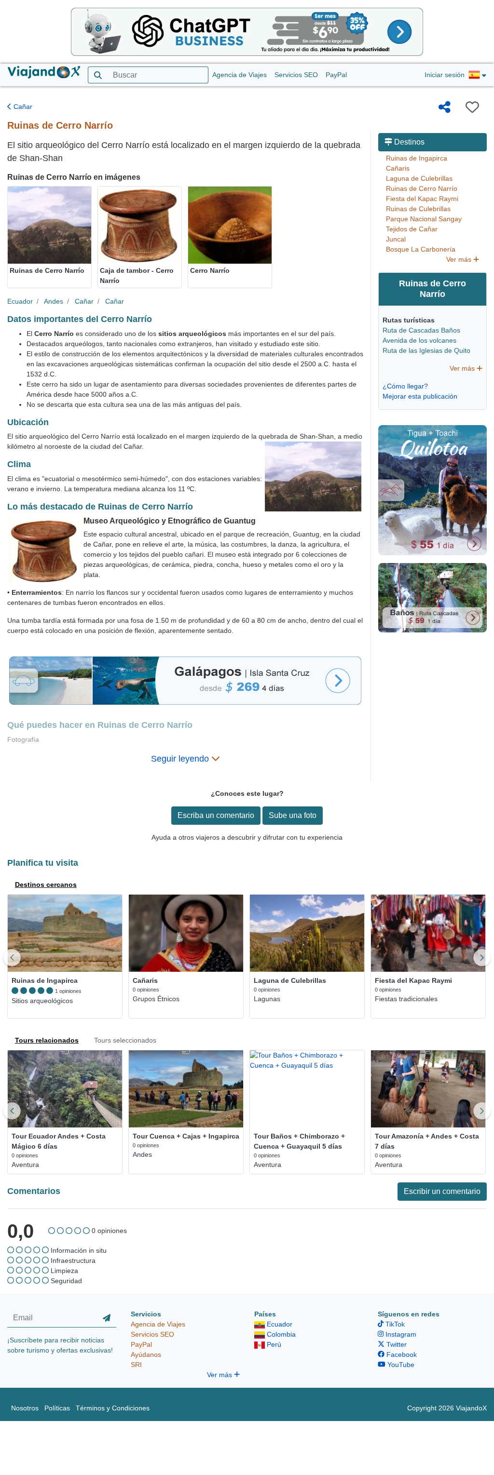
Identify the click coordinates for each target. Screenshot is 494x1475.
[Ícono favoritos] (472, 107)
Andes (53, 301)
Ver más (459, 259)
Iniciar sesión (445, 75)
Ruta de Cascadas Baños (421, 330)
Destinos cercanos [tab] (46, 884)
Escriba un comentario (216, 815)
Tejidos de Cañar (412, 229)
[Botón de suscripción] (106, 1318)
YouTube (399, 1364)
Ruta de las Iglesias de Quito (426, 350)
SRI (136, 1364)
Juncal (396, 239)
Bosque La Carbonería (420, 249)
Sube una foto (292, 815)
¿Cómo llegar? (405, 386)
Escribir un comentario (442, 1191)
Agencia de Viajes (239, 75)
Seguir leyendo (181, 759)
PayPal (336, 75)
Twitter (395, 1344)
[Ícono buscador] (98, 75)
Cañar (22, 106)
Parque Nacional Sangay (424, 219)
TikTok (394, 1324)
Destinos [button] (408, 142)
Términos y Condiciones (113, 1408)
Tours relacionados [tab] (47, 1040)
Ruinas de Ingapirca (416, 158)
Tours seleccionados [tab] (125, 1040)
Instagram (400, 1334)
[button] (477, 75)
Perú (273, 1344)
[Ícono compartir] (444, 107)
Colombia (280, 1334)
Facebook (400, 1354)
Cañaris (398, 168)
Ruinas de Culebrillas (418, 209)
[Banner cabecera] (247, 31)
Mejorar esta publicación (420, 396)
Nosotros (25, 1408)
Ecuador (20, 301)
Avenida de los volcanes (419, 340)
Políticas (57, 1408)
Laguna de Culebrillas (419, 178)
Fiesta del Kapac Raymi (422, 198)
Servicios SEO (296, 75)
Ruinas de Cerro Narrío (421, 188)
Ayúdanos (146, 1354)
